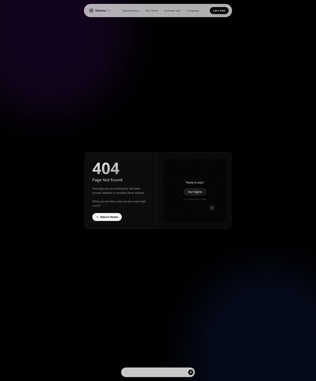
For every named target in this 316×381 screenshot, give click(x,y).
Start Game (195, 192)
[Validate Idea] (190, 372)
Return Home (109, 217)
